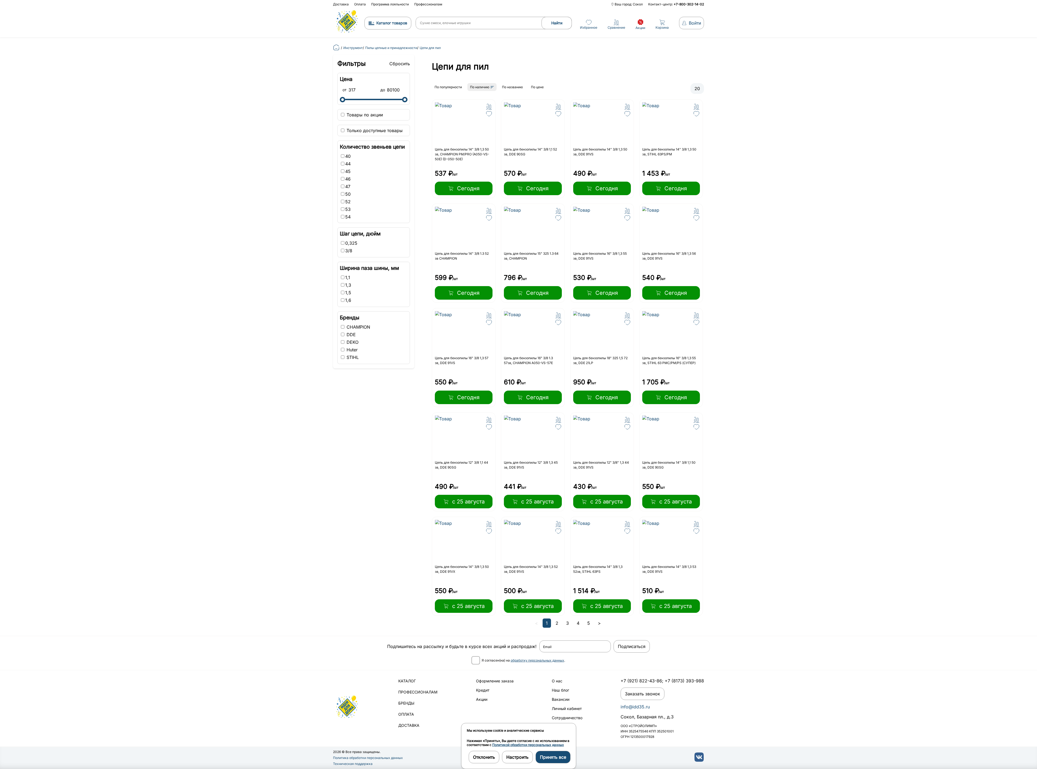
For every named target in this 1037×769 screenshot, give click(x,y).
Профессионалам (428, 4)
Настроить (517, 757)
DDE (350, 334)
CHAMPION (357, 327)
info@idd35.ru (635, 706)
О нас (557, 681)
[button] (489, 107)
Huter (351, 349)
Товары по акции (364, 114)
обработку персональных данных (537, 660)
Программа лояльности (390, 4)
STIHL (352, 357)
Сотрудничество (567, 717)
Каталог (407, 681)
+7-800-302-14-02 (689, 4)
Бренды (406, 703)
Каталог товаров (391, 23)
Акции (481, 699)
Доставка (341, 4)
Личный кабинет (567, 708)
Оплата (360, 4)
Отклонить (484, 757)
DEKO (351, 342)
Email (547, 647)
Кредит (483, 690)
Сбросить (399, 63)
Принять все (553, 757)
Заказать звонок (642, 693)
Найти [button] (556, 23)
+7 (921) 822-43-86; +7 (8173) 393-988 (662, 680)
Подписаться (631, 646)
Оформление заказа (495, 681)
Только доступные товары (374, 130)
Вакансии (560, 699)
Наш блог (560, 690)
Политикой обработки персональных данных (528, 745)
